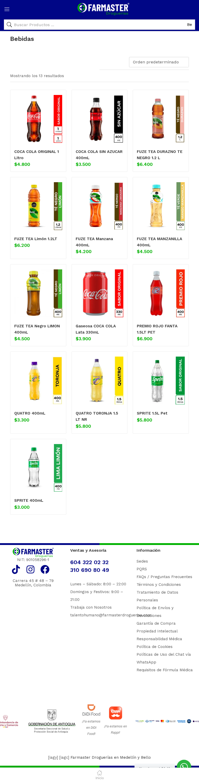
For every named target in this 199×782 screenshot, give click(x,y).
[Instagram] (30, 569)
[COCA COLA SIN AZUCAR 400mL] (100, 119)
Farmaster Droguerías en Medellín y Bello (110, 757)
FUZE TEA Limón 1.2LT (35, 239)
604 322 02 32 (89, 562)
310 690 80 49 (89, 570)
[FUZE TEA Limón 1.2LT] (38, 206)
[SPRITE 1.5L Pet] (161, 380)
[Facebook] (44, 569)
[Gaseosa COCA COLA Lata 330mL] (100, 293)
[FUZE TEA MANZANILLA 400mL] (161, 206)
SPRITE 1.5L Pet (152, 413)
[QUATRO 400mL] (38, 380)
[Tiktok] (15, 569)
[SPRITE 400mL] (38, 468)
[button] (160, 62)
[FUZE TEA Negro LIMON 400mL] (38, 293)
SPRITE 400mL (28, 500)
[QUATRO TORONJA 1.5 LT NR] (100, 380)
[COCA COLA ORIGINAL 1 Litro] (38, 119)
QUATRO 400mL (29, 413)
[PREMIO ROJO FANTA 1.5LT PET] (161, 293)
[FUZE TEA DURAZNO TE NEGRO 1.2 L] (161, 119)
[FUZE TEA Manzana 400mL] (100, 206)
